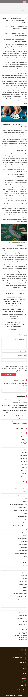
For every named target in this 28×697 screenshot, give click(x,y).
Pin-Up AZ (24, 566)
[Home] (26, 11)
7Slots (25, 492)
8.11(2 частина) (22, 495)
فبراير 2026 (24, 449)
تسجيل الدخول (23, 633)
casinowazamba (22, 520)
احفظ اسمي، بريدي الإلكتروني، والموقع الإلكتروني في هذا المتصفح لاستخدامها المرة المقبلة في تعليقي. (14, 368)
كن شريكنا (24, 676)
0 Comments (16, 28)
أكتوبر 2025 (24, 461)
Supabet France (22, 609)
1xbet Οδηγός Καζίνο (21, 489)
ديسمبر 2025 (23, 455)
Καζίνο (25, 621)
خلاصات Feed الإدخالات (21, 635)
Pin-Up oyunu (23, 572)
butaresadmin (23, 26)
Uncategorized (23, 615)
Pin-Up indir (23, 569)
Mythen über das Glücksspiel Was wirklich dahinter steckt (14, 325)
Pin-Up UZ (24, 578)
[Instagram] (19, 690)
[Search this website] (14, 391)
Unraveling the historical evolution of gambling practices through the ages (14, 300)
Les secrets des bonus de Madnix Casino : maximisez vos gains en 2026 (15, 417)
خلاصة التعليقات (22, 637)
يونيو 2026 (24, 437)
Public (25, 28)
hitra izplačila (23, 544)
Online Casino (23, 560)
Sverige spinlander (22, 612)
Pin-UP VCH (23, 581)
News (25, 556)
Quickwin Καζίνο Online (20, 593)
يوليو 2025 (24, 464)
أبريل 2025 (24, 467)
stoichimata (24, 603)
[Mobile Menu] (2, 1)
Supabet (24, 606)
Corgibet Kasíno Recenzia (20, 526)
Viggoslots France (22, 618)
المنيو (24, 668)
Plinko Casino (23, 584)
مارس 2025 (24, 470)
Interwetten (23, 547)
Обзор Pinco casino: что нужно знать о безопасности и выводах (16, 401)
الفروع (24, 673)
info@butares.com (17, 657)
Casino (25, 513)
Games (25, 535)
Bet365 (25, 501)
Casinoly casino (22, 516)
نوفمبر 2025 (23, 458)
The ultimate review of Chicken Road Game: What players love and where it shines (15, 411)
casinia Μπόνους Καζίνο (20, 510)
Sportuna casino (22, 600)
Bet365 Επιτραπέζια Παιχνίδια (18, 504)
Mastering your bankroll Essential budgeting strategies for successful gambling (14, 313)
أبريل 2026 (24, 443)
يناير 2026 (24, 452)
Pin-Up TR (24, 575)
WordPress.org (23, 639)
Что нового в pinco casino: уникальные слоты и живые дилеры (16, 422)
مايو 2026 (24, 440)
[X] (23, 690)
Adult (25, 498)
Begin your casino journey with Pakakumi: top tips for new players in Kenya (14, 406)
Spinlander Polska (22, 597)
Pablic (25, 563)
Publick (25, 590)
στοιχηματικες (23, 624)
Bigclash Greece (22, 507)
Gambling (24, 529)
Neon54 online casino (21, 553)
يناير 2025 (24, 474)
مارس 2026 (24, 446)
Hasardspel (24, 541)
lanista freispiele (22, 550)
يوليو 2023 (24, 477)
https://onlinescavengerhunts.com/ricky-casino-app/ (14, 76)
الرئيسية (24, 666)
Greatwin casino (22, 538)
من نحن (24, 671)
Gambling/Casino (22, 532)
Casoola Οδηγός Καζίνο (20, 523)
